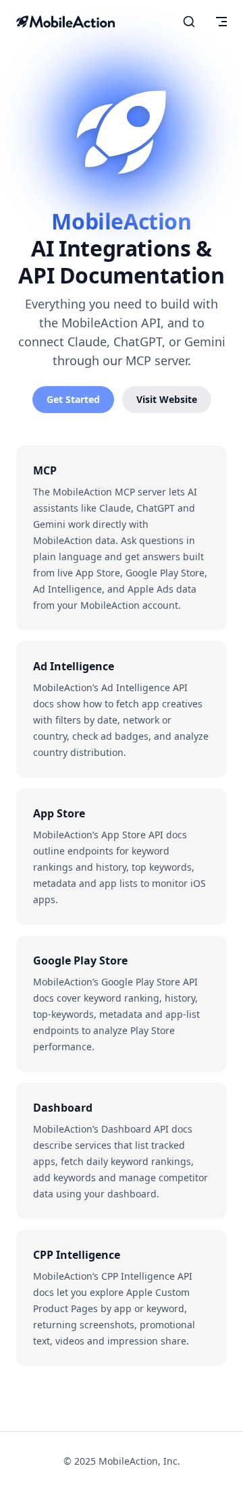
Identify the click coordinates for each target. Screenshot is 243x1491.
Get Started (73, 399)
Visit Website (166, 399)
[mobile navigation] (221, 21)
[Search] (189, 21)
